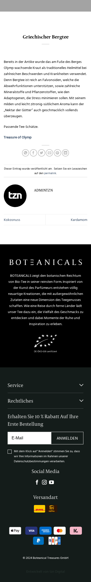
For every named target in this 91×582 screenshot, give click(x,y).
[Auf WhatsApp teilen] (25, 153)
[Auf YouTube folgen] (51, 482)
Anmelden (67, 438)
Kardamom (79, 219)
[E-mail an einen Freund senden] (49, 153)
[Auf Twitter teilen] (41, 153)
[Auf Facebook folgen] (37, 482)
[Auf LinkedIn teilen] (65, 153)
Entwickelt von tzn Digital (45, 571)
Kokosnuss (12, 219)
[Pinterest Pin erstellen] (57, 153)
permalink (50, 173)
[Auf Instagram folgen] (44, 482)
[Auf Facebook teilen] (33, 153)
